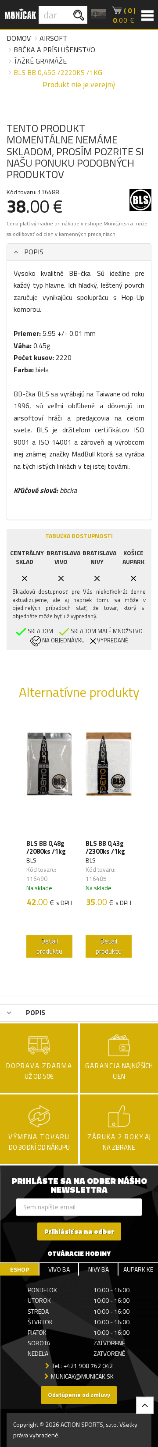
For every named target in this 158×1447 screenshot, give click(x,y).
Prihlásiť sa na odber (79, 1231)
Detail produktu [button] (49, 946)
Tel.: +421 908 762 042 (82, 1365)
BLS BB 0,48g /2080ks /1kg (46, 847)
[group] (49, 838)
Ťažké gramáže (40, 61)
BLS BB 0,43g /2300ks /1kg (105, 847)
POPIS (32, 251)
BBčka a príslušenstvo (54, 49)
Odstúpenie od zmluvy (79, 1394)
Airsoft (53, 38)
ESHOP (19, 1269)
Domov (19, 38)
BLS (31, 860)
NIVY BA (98, 1269)
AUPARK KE (138, 1269)
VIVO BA (59, 1269)
